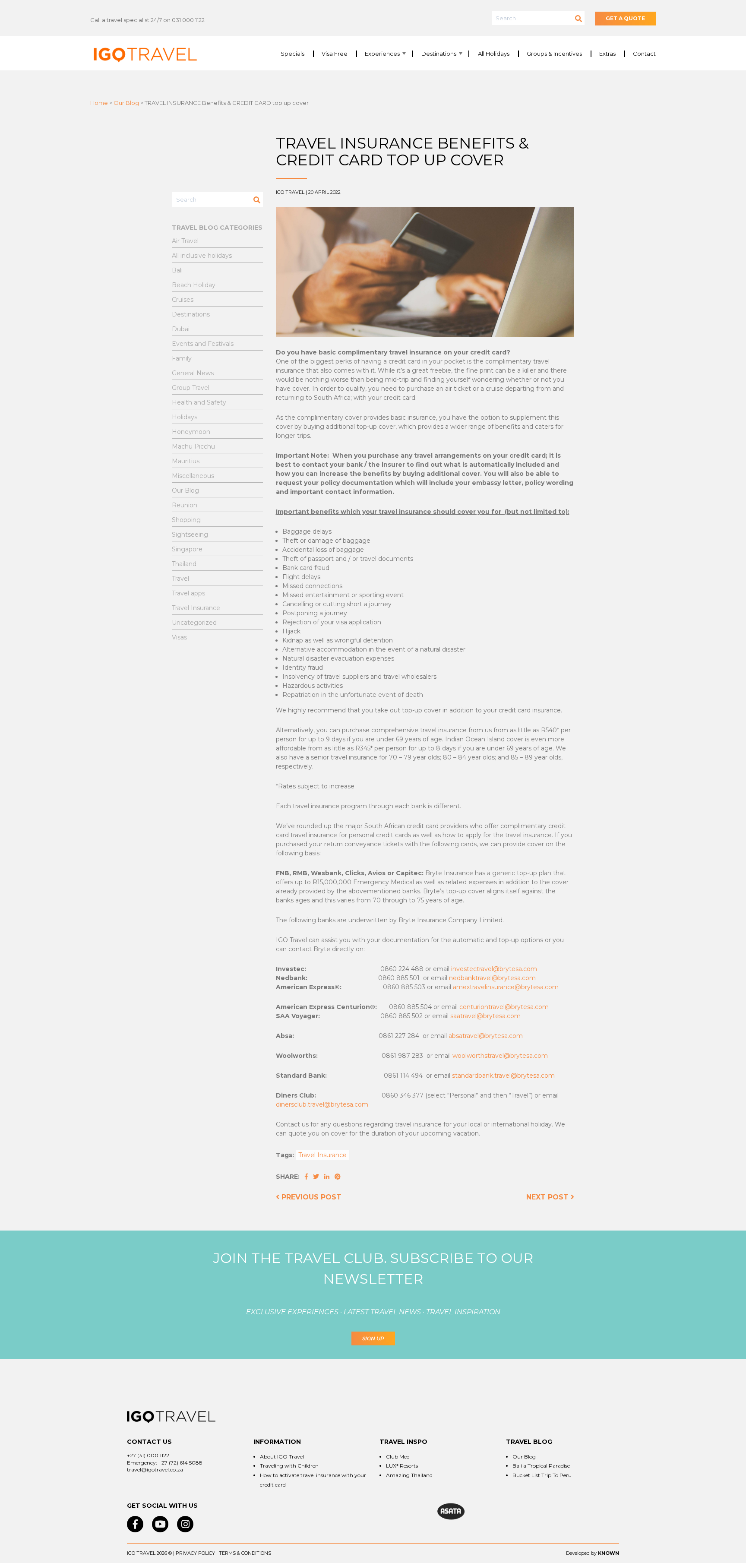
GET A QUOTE (625, 18)
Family (182, 358)
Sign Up (373, 1338)
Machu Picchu (193, 446)
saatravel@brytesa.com (485, 1016)
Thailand (184, 564)
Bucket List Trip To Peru (542, 1475)
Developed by (581, 1553)
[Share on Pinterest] (338, 1176)
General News (193, 373)
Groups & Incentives (554, 54)
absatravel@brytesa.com (486, 1036)
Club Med (398, 1456)
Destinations (438, 54)
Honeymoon (191, 432)
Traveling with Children (289, 1465)
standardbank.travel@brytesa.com (503, 1075)
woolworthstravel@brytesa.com (500, 1056)
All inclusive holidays (202, 255)
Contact (644, 54)
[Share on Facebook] (307, 1176)
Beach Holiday (193, 285)
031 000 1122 (188, 19)
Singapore (187, 549)
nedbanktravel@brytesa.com (492, 978)
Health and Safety (199, 402)
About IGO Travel (282, 1456)
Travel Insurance (322, 1155)
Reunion (184, 505)
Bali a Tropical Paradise (541, 1465)
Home (99, 102)
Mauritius (185, 461)
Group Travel (190, 388)
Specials (292, 54)
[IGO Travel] (171, 1417)
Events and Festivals (203, 344)
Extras (607, 54)
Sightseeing (190, 534)
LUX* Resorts (402, 1465)
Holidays (184, 417)
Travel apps (188, 593)
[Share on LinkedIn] (327, 1176)
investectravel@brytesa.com (494, 969)
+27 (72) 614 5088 (180, 1462)
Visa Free (335, 54)
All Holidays (493, 54)
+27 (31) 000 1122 (148, 1455)
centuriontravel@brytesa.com (504, 1007)
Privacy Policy (195, 1553)
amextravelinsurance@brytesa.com (506, 987)
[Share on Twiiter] (317, 1176)
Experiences (382, 54)
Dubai (181, 329)
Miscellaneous (193, 476)
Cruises (182, 300)
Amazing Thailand (409, 1475)
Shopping (186, 520)
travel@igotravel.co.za (155, 1469)
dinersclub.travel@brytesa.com (322, 1104)
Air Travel (185, 241)
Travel (180, 578)
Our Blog (126, 102)
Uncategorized (194, 622)
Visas (179, 637)
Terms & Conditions (245, 1553)
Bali (177, 270)
